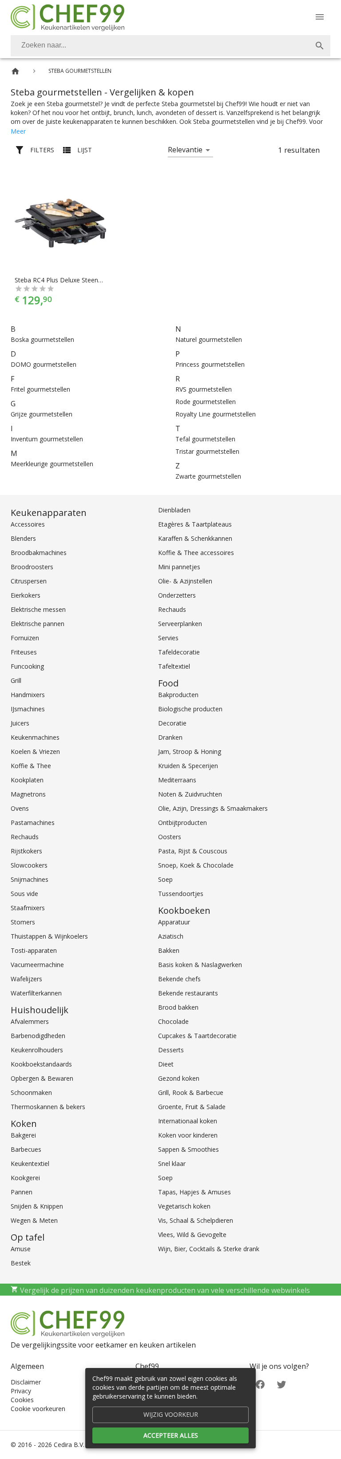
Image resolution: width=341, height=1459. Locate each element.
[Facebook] (260, 1384)
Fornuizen (25, 638)
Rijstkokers (26, 851)
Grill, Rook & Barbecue (190, 1092)
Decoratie (172, 723)
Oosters (169, 837)
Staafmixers (28, 908)
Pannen (21, 1192)
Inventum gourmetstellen (47, 439)
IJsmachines (28, 709)
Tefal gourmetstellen (205, 439)
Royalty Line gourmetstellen (215, 414)
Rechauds (25, 837)
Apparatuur (174, 922)
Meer (18, 131)
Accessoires (28, 524)
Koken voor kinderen (188, 1135)
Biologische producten (190, 709)
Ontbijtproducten (182, 822)
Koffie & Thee (31, 765)
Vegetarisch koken (184, 1206)
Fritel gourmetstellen (40, 389)
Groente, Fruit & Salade (192, 1106)
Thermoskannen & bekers (48, 1106)
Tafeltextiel (174, 666)
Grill (16, 680)
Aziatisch (170, 936)
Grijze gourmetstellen (41, 414)
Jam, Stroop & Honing (189, 751)
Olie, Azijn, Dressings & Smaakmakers (213, 808)
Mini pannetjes (179, 567)
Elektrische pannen (37, 623)
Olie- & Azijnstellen (185, 581)
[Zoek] (319, 45)
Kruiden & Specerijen (188, 765)
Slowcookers (29, 865)
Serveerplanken (180, 623)
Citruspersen (29, 581)
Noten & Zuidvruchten (190, 794)
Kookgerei (25, 1178)
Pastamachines (33, 822)
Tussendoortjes (180, 893)
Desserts (171, 1050)
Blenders (23, 538)
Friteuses (24, 652)
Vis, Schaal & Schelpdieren (195, 1220)
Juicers (20, 723)
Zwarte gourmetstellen (208, 476)
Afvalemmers (30, 1021)
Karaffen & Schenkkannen (195, 538)
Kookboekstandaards (41, 1064)
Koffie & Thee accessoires (196, 552)
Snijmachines (29, 879)
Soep (165, 879)
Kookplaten (27, 780)
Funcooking (27, 666)
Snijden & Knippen (37, 1206)
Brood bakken (178, 1007)
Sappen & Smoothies (188, 1149)
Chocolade (173, 1021)
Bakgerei (23, 1135)
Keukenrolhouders (37, 1050)
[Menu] (319, 17)
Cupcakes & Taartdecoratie (197, 1035)
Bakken (168, 950)
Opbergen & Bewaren (42, 1078)
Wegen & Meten (34, 1220)
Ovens (20, 808)
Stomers (23, 922)
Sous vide (24, 893)
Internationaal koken (187, 1121)
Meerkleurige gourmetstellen (52, 464)
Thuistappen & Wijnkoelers (49, 936)
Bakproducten (178, 694)
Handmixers (28, 694)
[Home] (15, 71)
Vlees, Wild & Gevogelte (192, 1234)
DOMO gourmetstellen (43, 364)
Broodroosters (32, 567)
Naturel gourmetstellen (208, 339)
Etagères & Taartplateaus (195, 524)
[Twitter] (281, 1384)
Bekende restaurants (188, 993)
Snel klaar (172, 1163)
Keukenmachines (35, 737)
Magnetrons (28, 794)
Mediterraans (177, 780)
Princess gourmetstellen (210, 364)
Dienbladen (174, 510)
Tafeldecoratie (179, 652)
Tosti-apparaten (34, 950)
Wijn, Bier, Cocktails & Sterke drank (208, 1249)
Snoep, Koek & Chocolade (196, 865)
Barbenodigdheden (38, 1035)
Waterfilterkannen (36, 993)
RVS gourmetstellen (203, 389)
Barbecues (26, 1149)
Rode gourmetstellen (205, 401)
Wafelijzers (26, 979)
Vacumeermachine (37, 964)
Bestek (21, 1263)
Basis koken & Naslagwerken (200, 964)
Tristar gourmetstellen (207, 451)
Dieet (166, 1064)
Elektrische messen (38, 609)
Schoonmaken (31, 1092)
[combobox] (170, 45)
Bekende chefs (179, 979)
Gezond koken (178, 1078)
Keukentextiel (30, 1163)
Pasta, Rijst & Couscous (192, 851)
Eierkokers (25, 595)
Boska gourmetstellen (42, 339)
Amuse (21, 1249)
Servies (168, 638)
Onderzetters (177, 595)
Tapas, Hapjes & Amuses (194, 1192)
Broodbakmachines (39, 552)
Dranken (170, 737)
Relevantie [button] (185, 150)
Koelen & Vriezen (35, 751)
